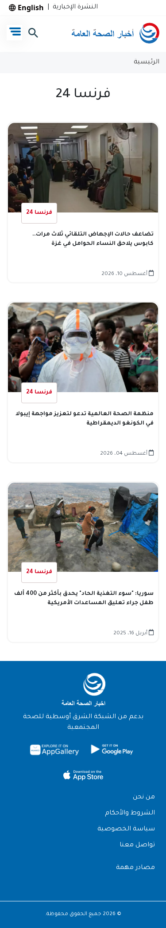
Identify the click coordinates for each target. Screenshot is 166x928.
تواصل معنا (137, 845)
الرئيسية (146, 62)
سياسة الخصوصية (126, 829)
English (30, 7)
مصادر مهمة (135, 868)
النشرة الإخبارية (73, 7)
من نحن (144, 797)
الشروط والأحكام (130, 813)
